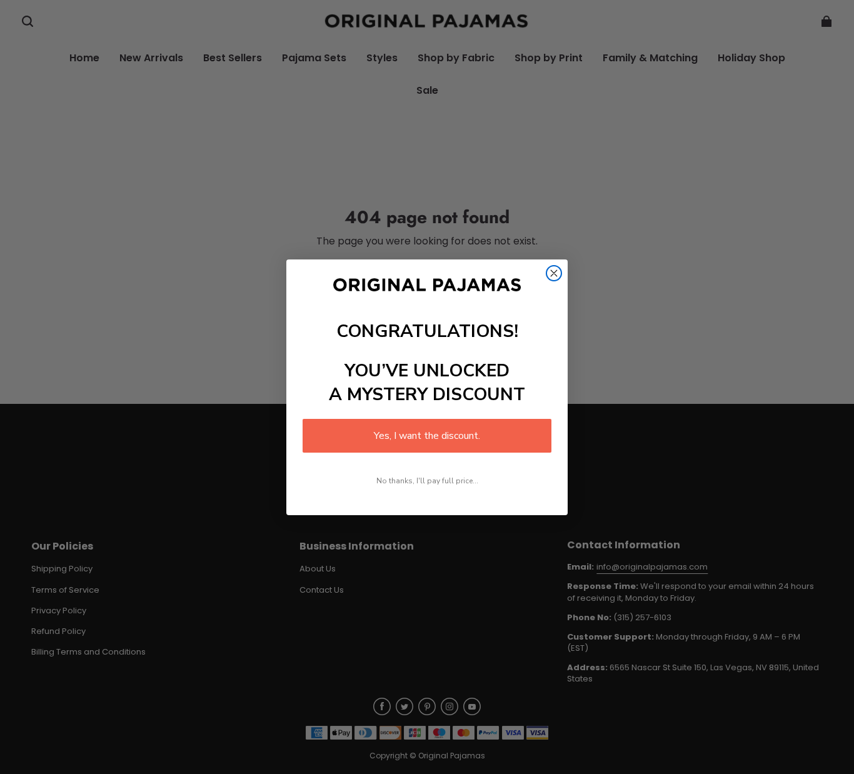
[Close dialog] (553, 273)
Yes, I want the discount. (427, 436)
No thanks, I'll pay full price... (427, 481)
